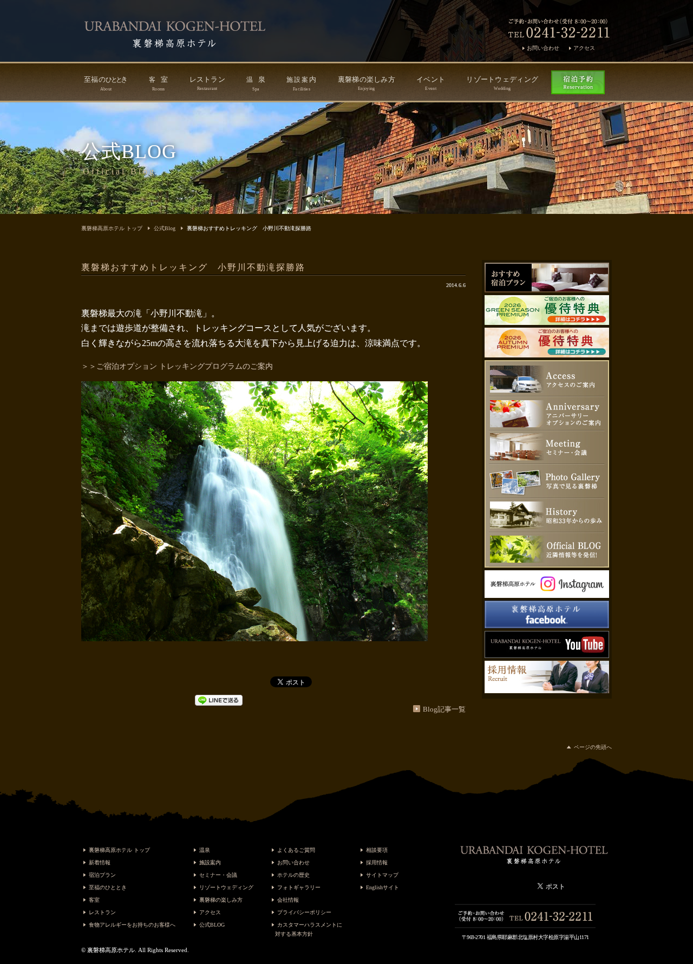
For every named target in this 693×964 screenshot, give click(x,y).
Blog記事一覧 (444, 709)
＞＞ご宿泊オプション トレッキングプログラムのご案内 (177, 366)
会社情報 (288, 900)
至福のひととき (108, 887)
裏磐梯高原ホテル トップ (111, 228)
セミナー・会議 (218, 875)
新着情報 (99, 862)
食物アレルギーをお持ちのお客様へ (132, 925)
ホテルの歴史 (293, 875)
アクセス (584, 48)
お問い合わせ (543, 48)
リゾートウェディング (502, 83)
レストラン (207, 83)
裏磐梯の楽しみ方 (366, 83)
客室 (94, 900)
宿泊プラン (102, 875)
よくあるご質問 (296, 850)
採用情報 (377, 862)
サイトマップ (382, 875)
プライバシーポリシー (304, 912)
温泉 (204, 850)
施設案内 (210, 862)
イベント (430, 83)
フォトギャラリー (299, 887)
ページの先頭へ (593, 747)
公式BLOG (212, 925)
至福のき (106, 83)
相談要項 (377, 850)
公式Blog (164, 228)
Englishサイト (382, 887)
